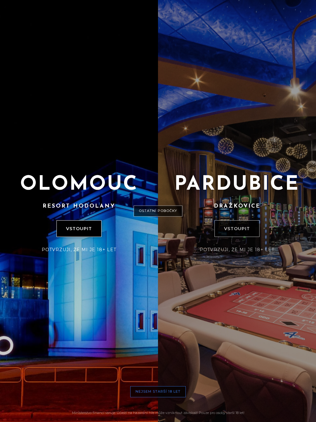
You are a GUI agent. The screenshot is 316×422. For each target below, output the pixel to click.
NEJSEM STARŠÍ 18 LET (158, 391)
